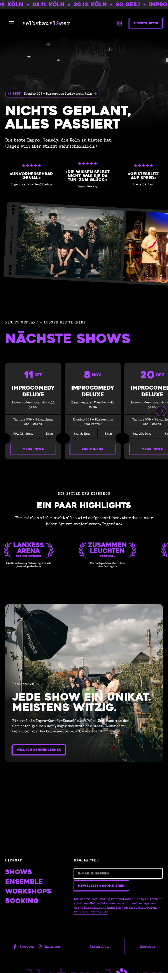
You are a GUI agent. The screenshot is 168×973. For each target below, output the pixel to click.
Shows (18, 872)
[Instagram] (119, 23)
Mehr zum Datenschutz (91, 911)
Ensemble (24, 882)
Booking (22, 901)
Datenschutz (99, 946)
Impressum (147, 946)
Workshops (28, 891)
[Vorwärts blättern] (161, 411)
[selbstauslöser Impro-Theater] (46, 23)
